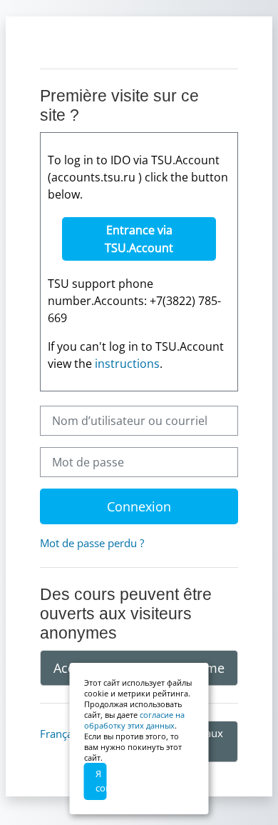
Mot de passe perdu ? (92, 543)
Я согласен (101, 780)
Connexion (139, 506)
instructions (127, 363)
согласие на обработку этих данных (134, 720)
